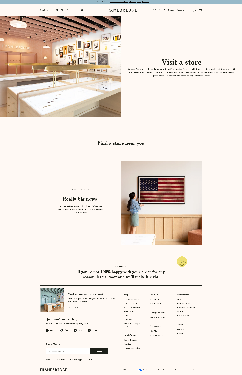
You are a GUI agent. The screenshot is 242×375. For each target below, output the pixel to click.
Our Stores (155, 299)
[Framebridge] (121, 10)
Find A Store (73, 308)
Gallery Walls (129, 311)
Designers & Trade (184, 303)
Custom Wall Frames (132, 299)
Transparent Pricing (132, 348)
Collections (72, 10)
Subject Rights (197, 369)
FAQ (52, 330)
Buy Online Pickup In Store (132, 325)
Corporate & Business (186, 307)
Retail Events (155, 303)
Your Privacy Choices (149, 369)
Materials (127, 344)
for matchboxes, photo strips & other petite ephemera (129, 2)
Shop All (59, 10)
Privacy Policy (175, 369)
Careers (180, 333)
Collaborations (183, 316)
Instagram (61, 359)
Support (180, 10)
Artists (180, 299)
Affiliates (181, 311)
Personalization (156, 335)
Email (95, 330)
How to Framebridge (132, 340)
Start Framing (46, 10)
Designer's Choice (157, 317)
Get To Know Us (159, 10)
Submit (99, 351)
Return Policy (186, 369)
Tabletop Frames (130, 303)
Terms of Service (163, 369)
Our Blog (154, 331)
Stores (171, 10)
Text (80, 330)
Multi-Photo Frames (132, 307)
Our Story (181, 329)
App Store (88, 359)
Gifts (83, 10)
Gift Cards (128, 320)
